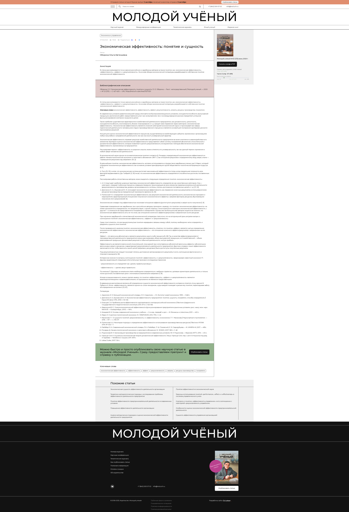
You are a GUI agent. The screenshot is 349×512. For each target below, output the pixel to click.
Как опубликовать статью (120, 462)
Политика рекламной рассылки (161, 509)
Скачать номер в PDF (227, 64)
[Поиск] (200, 6)
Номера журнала (117, 452)
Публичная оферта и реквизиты (161, 500)
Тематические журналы (182, 27)
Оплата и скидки (117, 469)
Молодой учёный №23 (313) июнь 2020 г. (232, 59)
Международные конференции (148, 27)
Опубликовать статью (229, 2)
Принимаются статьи (215, 466)
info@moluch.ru (232, 6)
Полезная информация (120, 466)
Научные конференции (120, 455)
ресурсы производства (185, 371)
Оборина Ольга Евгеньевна (113, 55)
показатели (200, 371)
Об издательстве (117, 473)
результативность (158, 371)
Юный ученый (209, 27)
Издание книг (233, 27)
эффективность (134, 371)
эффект (145, 371)
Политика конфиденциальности (161, 506)
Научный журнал (117, 27)
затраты (170, 371)
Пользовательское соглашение (161, 503)
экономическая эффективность (113, 371)
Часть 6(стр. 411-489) (225, 74)
